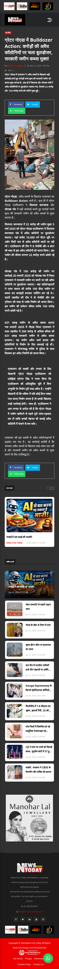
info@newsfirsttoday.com (31, 911)
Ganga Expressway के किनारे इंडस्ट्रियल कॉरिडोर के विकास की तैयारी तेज (39, 688)
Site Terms (18, 958)
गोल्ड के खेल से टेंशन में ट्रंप (38, 625)
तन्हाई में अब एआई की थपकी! (19, 537)
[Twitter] (22, 920)
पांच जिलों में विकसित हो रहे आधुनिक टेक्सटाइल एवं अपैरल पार (38, 729)
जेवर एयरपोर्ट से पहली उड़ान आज (38, 607)
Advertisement (41, 958)
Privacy (28, 958)
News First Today (15, 65)
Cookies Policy (24, 964)
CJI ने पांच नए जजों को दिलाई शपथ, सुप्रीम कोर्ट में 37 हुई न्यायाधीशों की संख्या (39, 749)
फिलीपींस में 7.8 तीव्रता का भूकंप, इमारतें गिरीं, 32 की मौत (38, 708)
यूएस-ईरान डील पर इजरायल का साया (38, 647)
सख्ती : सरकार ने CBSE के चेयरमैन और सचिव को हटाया (38, 769)
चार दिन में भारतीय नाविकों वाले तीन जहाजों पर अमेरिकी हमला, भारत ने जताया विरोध (38, 667)
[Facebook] (16, 920)
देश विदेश (8, 33)
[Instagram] (43, 920)
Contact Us (38, 964)
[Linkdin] (29, 920)
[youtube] (36, 920)
